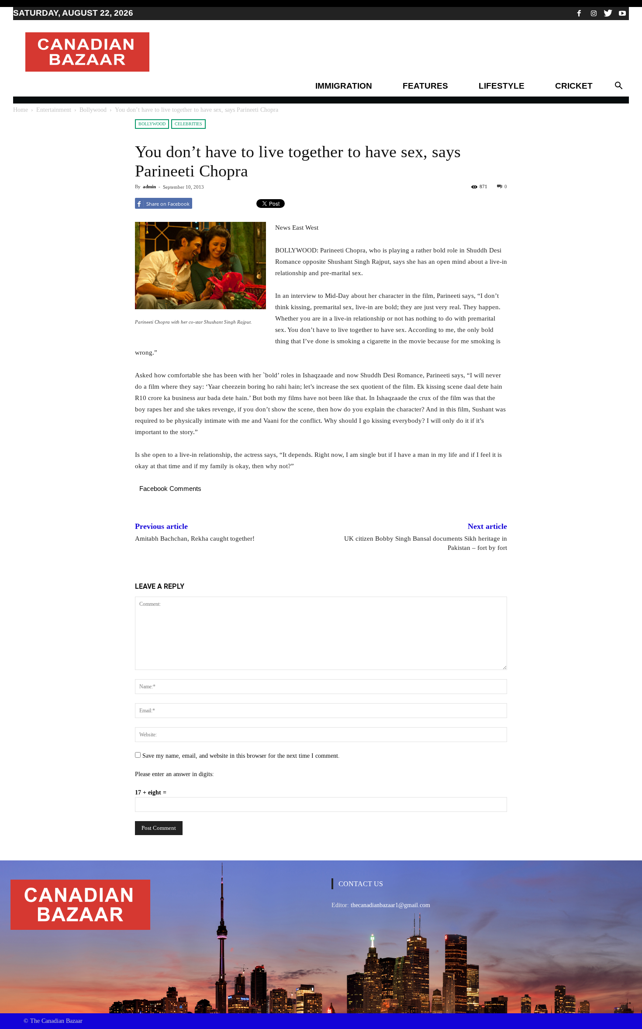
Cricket (574, 85)
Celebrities (188, 123)
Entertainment (53, 110)
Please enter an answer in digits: (174, 774)
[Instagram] (593, 13)
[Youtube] (622, 13)
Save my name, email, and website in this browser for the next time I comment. (241, 756)
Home (20, 110)
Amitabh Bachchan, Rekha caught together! (195, 538)
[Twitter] (607, 13)
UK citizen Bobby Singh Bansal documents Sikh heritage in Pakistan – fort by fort (425, 543)
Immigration (343, 85)
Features (425, 85)
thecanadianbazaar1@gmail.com (390, 905)
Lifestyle (502, 85)
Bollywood (93, 110)
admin (149, 186)
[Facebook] (579, 13)
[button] (618, 86)
